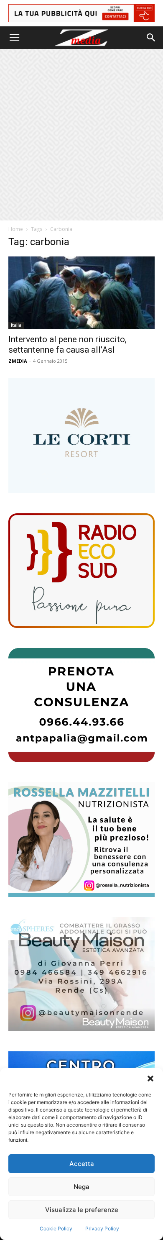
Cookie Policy (56, 1228)
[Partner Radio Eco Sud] (81, 570)
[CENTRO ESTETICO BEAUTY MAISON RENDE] (81, 974)
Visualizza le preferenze (81, 1210)
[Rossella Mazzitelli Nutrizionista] (81, 839)
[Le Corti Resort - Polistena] (81, 435)
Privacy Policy (102, 1228)
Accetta (81, 1164)
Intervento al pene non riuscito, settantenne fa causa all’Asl (67, 344)
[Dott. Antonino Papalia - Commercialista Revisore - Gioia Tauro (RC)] (81, 705)
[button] (150, 1078)
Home (15, 229)
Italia (16, 325)
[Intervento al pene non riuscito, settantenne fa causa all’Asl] (81, 292)
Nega (81, 1187)
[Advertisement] (81, 134)
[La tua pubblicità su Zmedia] (81, 13)
